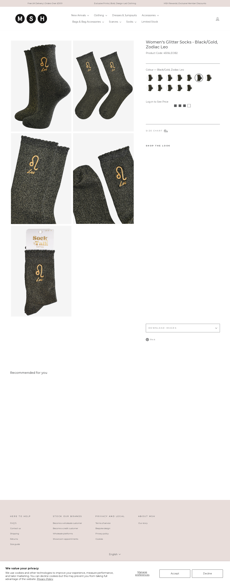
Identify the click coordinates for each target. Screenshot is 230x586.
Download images (163, 328)
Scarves (114, 21)
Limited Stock (149, 21)
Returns (14, 539)
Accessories (149, 15)
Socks (130, 21)
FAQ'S (13, 523)
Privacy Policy (45, 579)
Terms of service (102, 523)
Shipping (14, 533)
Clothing (99, 15)
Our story (142, 523)
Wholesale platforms (63, 533)
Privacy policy (102, 533)
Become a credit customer (65, 528)
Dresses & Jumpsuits (124, 15)
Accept (175, 573)
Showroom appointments (65, 539)
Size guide (15, 544)
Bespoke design (102, 528)
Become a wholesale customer (67, 523)
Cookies (99, 539)
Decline (207, 573)
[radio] (150, 78)
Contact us (15, 528)
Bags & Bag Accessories (86, 21)
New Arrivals (78, 15)
